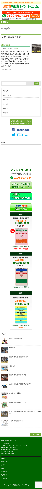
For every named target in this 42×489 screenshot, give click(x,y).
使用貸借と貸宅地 (15, 393)
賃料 (6, 113)
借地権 (16, 48)
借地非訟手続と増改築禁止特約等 (20, 384)
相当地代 (12, 366)
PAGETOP (36, 434)
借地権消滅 (5, 45)
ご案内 (3, 465)
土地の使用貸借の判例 (16, 421)
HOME (3, 458)
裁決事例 (4, 471)
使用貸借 (8, 95)
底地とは (4, 461)
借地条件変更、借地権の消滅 (18, 357)
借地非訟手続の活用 (15, 338)
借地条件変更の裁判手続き (17, 375)
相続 (6, 108)
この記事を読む (5, 69)
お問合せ (4, 478)
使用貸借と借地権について (17, 402)
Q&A (2, 468)
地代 (6, 104)
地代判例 (4, 475)
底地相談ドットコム (18, 485)
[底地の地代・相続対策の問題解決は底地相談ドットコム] (21, 8)
